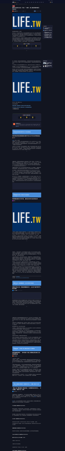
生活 (29, 2)
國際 (41, 2)
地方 (39, 2)
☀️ (50, 2)
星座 (43, 2)
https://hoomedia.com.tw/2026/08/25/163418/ (22, 276)
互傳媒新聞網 (18, 275)
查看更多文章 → (17, 126)
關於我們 (49, 0)
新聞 (27, 2)
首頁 (25, 2)
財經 (33, 2)
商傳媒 (13, 140)
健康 (31, 2)
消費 (35, 2)
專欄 (37, 2)
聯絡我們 (52, 0)
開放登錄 (35, 394)
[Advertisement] (26, 55)
